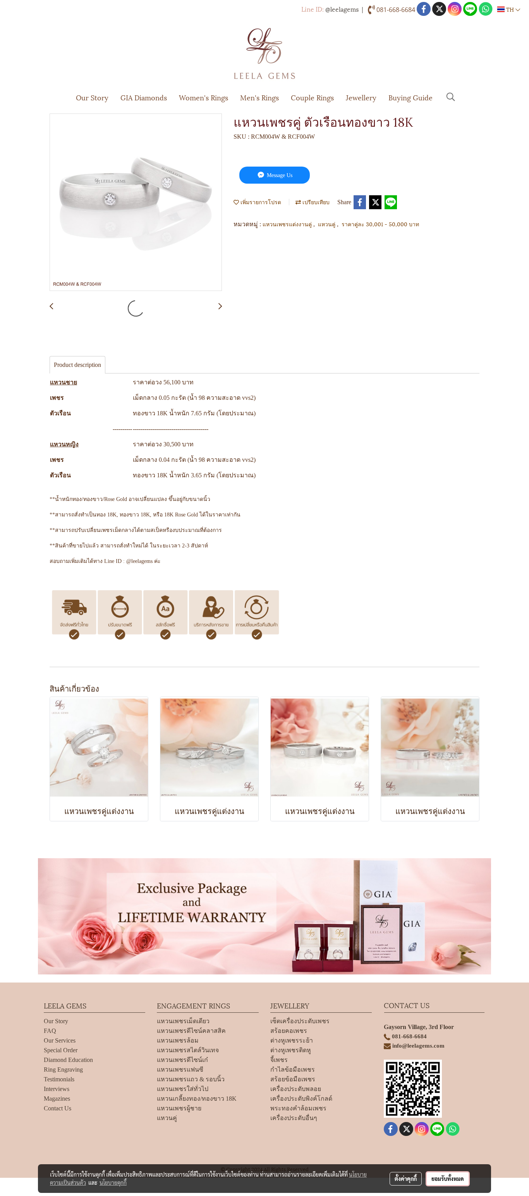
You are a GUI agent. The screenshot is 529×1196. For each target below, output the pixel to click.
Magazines (57, 1098)
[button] (450, 96)
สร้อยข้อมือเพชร (292, 1079)
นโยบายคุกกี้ (113, 1182)
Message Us (278, 175)
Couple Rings (312, 97)
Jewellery (361, 97)
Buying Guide (410, 97)
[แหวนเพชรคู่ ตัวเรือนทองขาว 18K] (136, 202)
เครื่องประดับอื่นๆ (293, 1118)
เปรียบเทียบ (315, 202)
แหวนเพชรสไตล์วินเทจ (188, 1050)
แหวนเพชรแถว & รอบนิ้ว (191, 1079)
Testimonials (59, 1079)
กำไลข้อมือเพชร (292, 1069)
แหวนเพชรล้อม (178, 1040)
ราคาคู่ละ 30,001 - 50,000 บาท (380, 224)
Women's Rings (203, 97)
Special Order (60, 1050)
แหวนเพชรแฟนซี (180, 1069)
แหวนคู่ (327, 224)
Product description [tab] (77, 364)
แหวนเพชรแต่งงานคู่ (288, 224)
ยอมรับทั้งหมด (447, 1178)
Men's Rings (259, 97)
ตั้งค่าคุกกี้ (406, 1178)
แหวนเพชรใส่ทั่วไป (182, 1089)
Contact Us (57, 1108)
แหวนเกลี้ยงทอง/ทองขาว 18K (197, 1098)
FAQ (50, 1030)
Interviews (56, 1089)
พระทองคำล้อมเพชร (298, 1108)
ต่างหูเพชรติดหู (290, 1050)
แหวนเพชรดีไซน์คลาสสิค (191, 1030)
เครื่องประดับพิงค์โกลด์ (301, 1098)
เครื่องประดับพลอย (295, 1089)
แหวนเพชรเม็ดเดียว (183, 1021)
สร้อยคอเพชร (288, 1030)
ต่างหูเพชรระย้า (291, 1040)
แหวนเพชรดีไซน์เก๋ (182, 1060)
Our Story (92, 97)
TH (510, 9)
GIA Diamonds (143, 97)
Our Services (60, 1040)
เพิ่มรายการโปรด (260, 202)
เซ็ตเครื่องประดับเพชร (300, 1021)
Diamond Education (68, 1060)
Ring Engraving (63, 1069)
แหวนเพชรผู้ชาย (179, 1108)
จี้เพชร (279, 1060)
